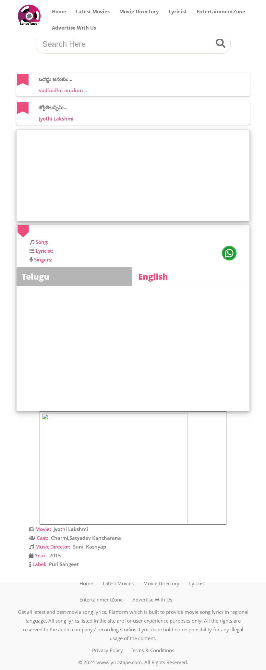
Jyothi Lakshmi (71, 529)
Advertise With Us (74, 27)
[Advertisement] (134, 175)
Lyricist (178, 11)
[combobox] (125, 44)
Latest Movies (93, 11)
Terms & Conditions (152, 650)
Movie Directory (139, 11)
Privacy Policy (107, 650)
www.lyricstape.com (119, 662)
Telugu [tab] (35, 276)
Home (59, 11)
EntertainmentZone (221, 11)
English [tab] (153, 276)
